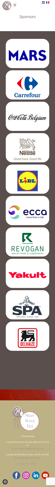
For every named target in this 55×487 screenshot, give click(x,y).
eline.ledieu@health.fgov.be (27, 457)
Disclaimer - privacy (27, 463)
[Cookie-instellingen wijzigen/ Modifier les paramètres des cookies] (5, 481)
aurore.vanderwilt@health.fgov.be (27, 448)
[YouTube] (45, 475)
